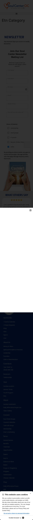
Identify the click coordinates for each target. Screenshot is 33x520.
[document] (16, 260)
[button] (30, 210)
